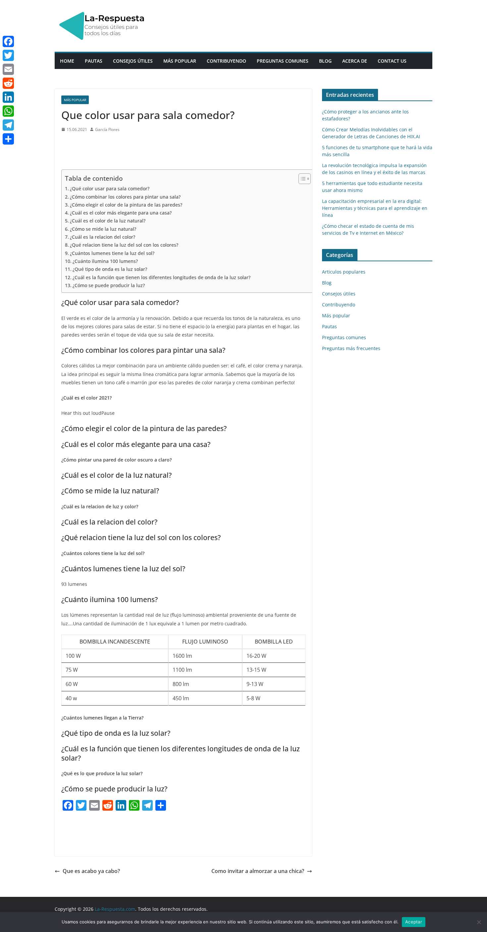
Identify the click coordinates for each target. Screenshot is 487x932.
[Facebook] (8, 41)
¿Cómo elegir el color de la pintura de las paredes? (126, 205)
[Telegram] (8, 125)
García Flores (107, 129)
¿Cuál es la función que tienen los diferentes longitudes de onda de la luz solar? (161, 277)
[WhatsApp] (8, 111)
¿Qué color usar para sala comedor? (109, 188)
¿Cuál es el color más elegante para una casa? (121, 213)
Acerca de (354, 61)
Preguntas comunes (282, 61)
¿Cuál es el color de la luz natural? (107, 220)
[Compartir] (8, 139)
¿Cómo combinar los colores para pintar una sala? (125, 197)
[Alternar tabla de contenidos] (301, 178)
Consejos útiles (133, 61)
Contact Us (392, 61)
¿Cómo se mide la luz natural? (103, 229)
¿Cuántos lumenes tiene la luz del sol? (112, 253)
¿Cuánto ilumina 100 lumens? (105, 261)
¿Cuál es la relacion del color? (102, 237)
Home (67, 61)
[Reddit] (8, 83)
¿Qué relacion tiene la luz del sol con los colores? (124, 245)
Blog (325, 61)
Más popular (179, 61)
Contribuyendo (226, 61)
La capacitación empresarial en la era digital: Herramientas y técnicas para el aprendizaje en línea (374, 208)
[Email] (8, 69)
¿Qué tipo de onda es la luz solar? (110, 269)
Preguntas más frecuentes (351, 348)
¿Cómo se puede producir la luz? (109, 285)
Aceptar (413, 921)
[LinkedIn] (8, 97)
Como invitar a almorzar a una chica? (257, 871)
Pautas (93, 61)
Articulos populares (343, 272)
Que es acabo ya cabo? (91, 871)
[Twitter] (8, 55)
